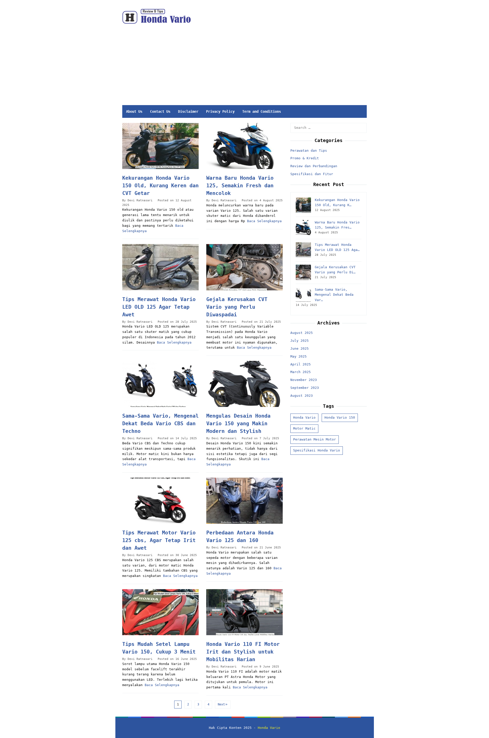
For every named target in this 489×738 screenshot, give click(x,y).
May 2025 (298, 356)
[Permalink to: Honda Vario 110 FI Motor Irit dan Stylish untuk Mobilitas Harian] (244, 612)
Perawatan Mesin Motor (314, 439)
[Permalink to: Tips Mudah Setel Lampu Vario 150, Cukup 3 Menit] (160, 612)
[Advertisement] (268, 67)
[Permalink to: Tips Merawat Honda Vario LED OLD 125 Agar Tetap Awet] (160, 267)
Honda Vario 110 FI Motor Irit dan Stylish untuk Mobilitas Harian (243, 651)
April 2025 (300, 364)
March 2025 (300, 372)
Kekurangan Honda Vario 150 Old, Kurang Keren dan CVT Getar (160, 185)
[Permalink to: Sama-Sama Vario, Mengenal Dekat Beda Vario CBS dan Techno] (160, 384)
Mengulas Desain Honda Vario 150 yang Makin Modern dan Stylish (238, 423)
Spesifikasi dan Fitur (311, 174)
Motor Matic (304, 428)
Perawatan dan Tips (308, 150)
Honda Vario (304, 417)
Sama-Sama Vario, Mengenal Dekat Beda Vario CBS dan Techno (160, 423)
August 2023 (301, 396)
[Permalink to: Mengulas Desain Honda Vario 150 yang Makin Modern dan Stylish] (244, 384)
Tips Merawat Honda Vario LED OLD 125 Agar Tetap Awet (159, 307)
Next (221, 704)
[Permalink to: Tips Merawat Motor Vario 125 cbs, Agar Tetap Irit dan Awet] (160, 501)
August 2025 (301, 333)
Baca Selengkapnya (264, 221)
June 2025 (299, 348)
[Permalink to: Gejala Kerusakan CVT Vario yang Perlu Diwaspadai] (244, 267)
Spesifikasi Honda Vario (316, 450)
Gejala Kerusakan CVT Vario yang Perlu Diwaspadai (236, 307)
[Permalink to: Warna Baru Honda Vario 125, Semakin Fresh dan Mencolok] (244, 146)
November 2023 (303, 380)
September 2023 (304, 388)
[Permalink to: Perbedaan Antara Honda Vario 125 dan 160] (244, 501)
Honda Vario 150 (339, 417)
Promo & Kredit (304, 158)
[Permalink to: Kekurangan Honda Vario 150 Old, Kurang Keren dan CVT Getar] (160, 146)
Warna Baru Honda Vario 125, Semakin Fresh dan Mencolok (240, 185)
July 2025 (299, 341)
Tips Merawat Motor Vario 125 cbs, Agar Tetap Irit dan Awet (159, 540)
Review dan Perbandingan (313, 166)
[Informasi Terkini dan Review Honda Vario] (156, 16)
